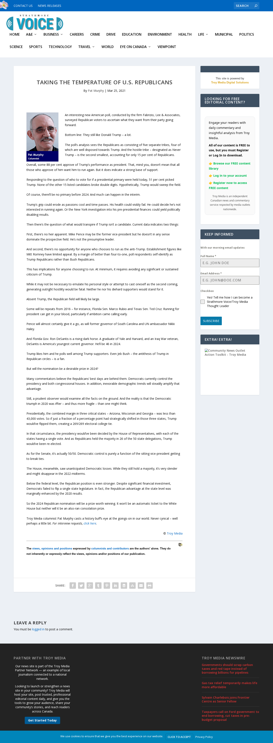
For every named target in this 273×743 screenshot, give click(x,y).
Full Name (208, 256)
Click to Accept (179, 737)
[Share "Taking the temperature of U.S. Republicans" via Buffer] (124, 585)
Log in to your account (230, 175)
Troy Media (175, 533)
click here (90, 523)
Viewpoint (167, 47)
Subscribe (211, 321)
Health (185, 35)
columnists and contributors (110, 548)
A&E (29, 35)
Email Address (211, 273)
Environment (160, 35)
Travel (84, 47)
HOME (15, 35)
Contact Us (23, 6)
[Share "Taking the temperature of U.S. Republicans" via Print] (149, 585)
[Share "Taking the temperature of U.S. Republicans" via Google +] (90, 585)
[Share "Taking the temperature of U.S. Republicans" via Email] (141, 585)
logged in (38, 629)
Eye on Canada (133, 47)
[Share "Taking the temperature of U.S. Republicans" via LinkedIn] (115, 585)
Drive (111, 35)
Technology (60, 47)
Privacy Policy (204, 737)
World (108, 47)
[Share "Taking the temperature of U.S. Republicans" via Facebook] (72, 585)
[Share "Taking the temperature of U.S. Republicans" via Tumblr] (98, 585)
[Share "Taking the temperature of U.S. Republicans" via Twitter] (81, 585)
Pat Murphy (96, 91)
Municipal (224, 35)
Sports (35, 47)
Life (201, 35)
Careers (77, 35)
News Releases (49, 6)
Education (131, 35)
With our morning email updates (222, 247)
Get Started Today (42, 720)
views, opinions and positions (52, 548)
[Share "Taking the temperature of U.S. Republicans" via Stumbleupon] (132, 585)
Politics (246, 35)
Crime (95, 35)
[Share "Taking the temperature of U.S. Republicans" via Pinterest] (107, 585)
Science (16, 47)
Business (51, 35)
